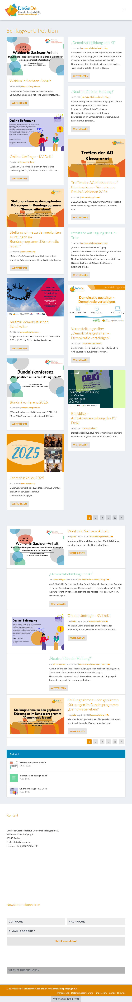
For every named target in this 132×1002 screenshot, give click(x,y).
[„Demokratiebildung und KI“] (14, 778)
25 (115, 517)
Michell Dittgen (59, 579)
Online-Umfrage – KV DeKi (31, 156)
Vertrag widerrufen (66, 999)
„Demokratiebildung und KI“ (93, 42)
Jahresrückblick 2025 (27, 478)
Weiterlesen (19, 103)
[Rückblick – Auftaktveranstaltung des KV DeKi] (96, 389)
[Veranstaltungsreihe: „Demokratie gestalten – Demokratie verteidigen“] (96, 304)
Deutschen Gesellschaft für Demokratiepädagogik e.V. (50, 988)
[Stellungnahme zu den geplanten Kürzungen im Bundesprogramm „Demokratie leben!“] (35, 208)
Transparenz (63, 992)
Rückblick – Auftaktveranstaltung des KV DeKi (94, 418)
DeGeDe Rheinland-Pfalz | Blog (94, 48)
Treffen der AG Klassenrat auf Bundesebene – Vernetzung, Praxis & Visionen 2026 (94, 187)
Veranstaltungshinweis (30, 86)
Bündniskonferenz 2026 (29, 402)
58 (115, 741)
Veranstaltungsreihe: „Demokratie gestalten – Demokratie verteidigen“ (90, 333)
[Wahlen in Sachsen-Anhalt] (35, 56)
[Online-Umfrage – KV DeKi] (35, 132)
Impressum (101, 992)
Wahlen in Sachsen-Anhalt (30, 81)
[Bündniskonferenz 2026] (35, 377)
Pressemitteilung (27, 162)
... (108, 517)
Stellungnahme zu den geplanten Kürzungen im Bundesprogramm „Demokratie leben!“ (35, 239)
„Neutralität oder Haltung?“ (92, 91)
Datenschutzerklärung (82, 992)
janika (73, 536)
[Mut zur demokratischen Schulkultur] (35, 297)
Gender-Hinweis (117, 992)
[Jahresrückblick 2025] (35, 453)
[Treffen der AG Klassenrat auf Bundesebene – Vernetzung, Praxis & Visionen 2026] (96, 158)
